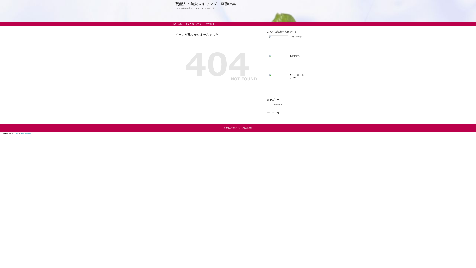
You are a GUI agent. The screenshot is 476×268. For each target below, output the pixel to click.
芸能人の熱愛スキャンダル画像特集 (205, 4)
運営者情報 (210, 24)
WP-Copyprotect (26, 133)
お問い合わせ (178, 24)
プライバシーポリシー (194, 24)
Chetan (16, 133)
